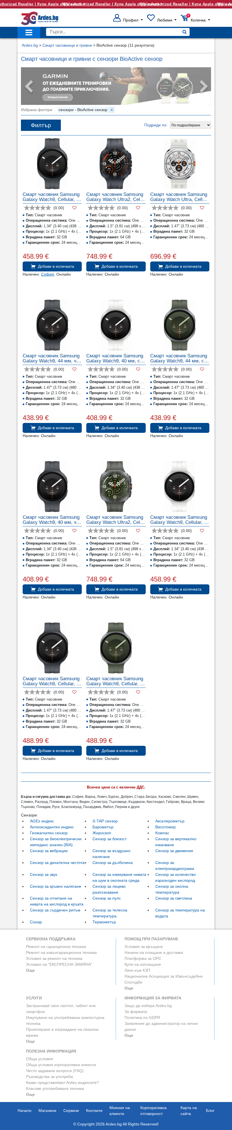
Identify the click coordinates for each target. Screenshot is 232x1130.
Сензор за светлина (173, 898)
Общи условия (39, 1058)
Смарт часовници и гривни (67, 45)
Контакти (94, 1110)
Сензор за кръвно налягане (55, 886)
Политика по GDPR (142, 1017)
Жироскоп (102, 833)
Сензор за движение (174, 850)
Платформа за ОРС (142, 958)
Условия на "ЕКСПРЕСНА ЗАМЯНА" (59, 964)
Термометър (104, 922)
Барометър (103, 827)
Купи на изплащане (142, 964)
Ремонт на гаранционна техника (56, 946)
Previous (28, 87)
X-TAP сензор (105, 821)
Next (203, 87)
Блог (210, 1110)
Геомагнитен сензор (49, 833)
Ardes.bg (30, 45)
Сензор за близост (109, 839)
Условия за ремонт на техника (54, 958)
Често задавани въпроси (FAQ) (55, 1070)
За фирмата (135, 1011)
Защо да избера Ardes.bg (148, 1005)
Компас (162, 833)
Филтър (41, 125)
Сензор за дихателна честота (57, 862)
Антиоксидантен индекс (52, 827)
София (47, 274)
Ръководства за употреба (49, 1076)
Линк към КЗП (137, 970)
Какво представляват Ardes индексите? (62, 1082)
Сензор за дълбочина (113, 862)
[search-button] (184, 32)
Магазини (47, 1110)
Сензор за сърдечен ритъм (55, 910)
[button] (128, 20)
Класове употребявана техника (55, 1088)
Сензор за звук (43, 874)
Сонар (36, 922)
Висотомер (165, 827)
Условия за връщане (143, 946)
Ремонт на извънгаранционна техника (61, 952)
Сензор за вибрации (49, 850)
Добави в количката (56, 266)
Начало (24, 1110)
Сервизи (71, 1110)
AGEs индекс (42, 821)
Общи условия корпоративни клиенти (61, 1064)
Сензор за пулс (107, 898)
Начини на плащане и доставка (153, 952)
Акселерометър (169, 821)
